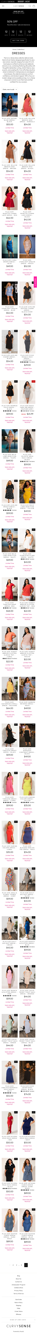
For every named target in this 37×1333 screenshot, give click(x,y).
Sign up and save (18, 1319)
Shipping (18, 1305)
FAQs (18, 1308)
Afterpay (18, 1314)
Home (14, 49)
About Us (18, 1279)
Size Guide (18, 1299)
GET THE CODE (18, 40)
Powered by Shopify (18, 1331)
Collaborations (18, 1287)
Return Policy (18, 1302)
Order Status (18, 1311)
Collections (20, 49)
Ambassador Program (18, 1285)
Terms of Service (19, 1293)
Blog (18, 1276)
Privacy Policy (18, 1290)
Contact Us (18, 1282)
